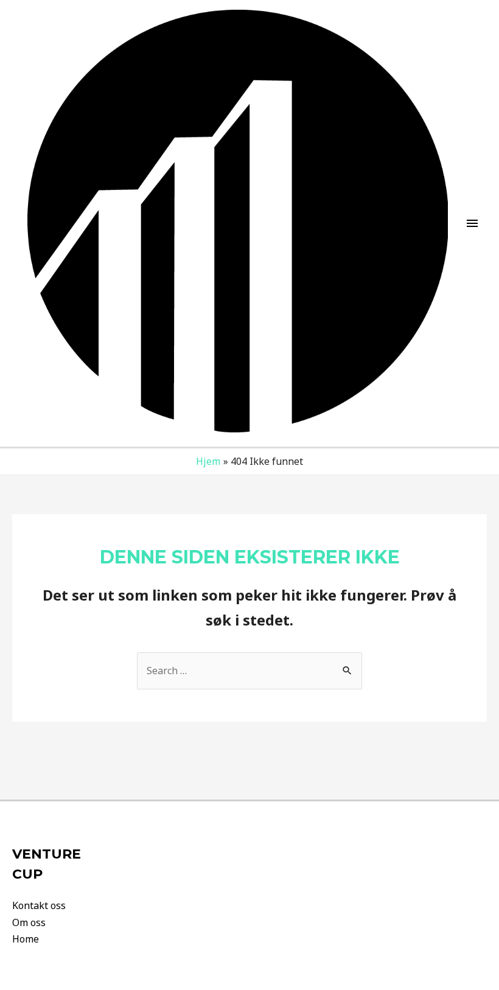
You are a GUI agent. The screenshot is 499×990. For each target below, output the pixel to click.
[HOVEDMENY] (472, 223)
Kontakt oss (39, 905)
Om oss (29, 922)
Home (25, 939)
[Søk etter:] (249, 670)
